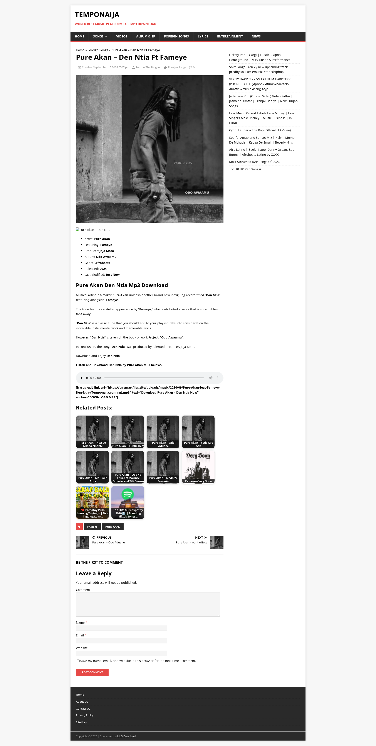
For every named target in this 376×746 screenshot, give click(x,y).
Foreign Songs (176, 36)
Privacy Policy (85, 715)
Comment (83, 590)
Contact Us (83, 708)
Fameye (92, 527)
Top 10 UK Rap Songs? (245, 169)
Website (82, 648)
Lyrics (203, 36)
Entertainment (230, 36)
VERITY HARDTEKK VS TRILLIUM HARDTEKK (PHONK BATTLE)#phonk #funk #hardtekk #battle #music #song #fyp (260, 84)
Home (79, 36)
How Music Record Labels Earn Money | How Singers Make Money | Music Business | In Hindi (261, 118)
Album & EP (145, 36)
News (256, 36)
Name (81, 622)
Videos (121, 36)
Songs (98, 36)
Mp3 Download (126, 736)
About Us (82, 702)
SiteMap (81, 722)
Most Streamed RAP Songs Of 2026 (254, 162)
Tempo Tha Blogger (148, 67)
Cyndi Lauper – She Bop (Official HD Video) (260, 130)
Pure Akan (112, 527)
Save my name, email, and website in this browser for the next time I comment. (138, 661)
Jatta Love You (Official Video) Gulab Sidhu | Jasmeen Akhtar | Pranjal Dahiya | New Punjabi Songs (264, 101)
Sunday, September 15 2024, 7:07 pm (105, 67)
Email (80, 635)
